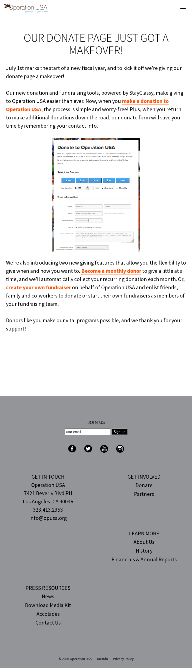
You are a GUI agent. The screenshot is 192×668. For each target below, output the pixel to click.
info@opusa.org (48, 517)
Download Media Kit (48, 605)
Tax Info (102, 659)
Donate (144, 485)
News (48, 596)
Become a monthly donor (111, 270)
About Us (144, 541)
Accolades (48, 613)
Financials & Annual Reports (144, 559)
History (144, 550)
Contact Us (48, 622)
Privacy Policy (123, 659)
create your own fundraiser (38, 287)
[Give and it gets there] (26, 8)
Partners (144, 493)
